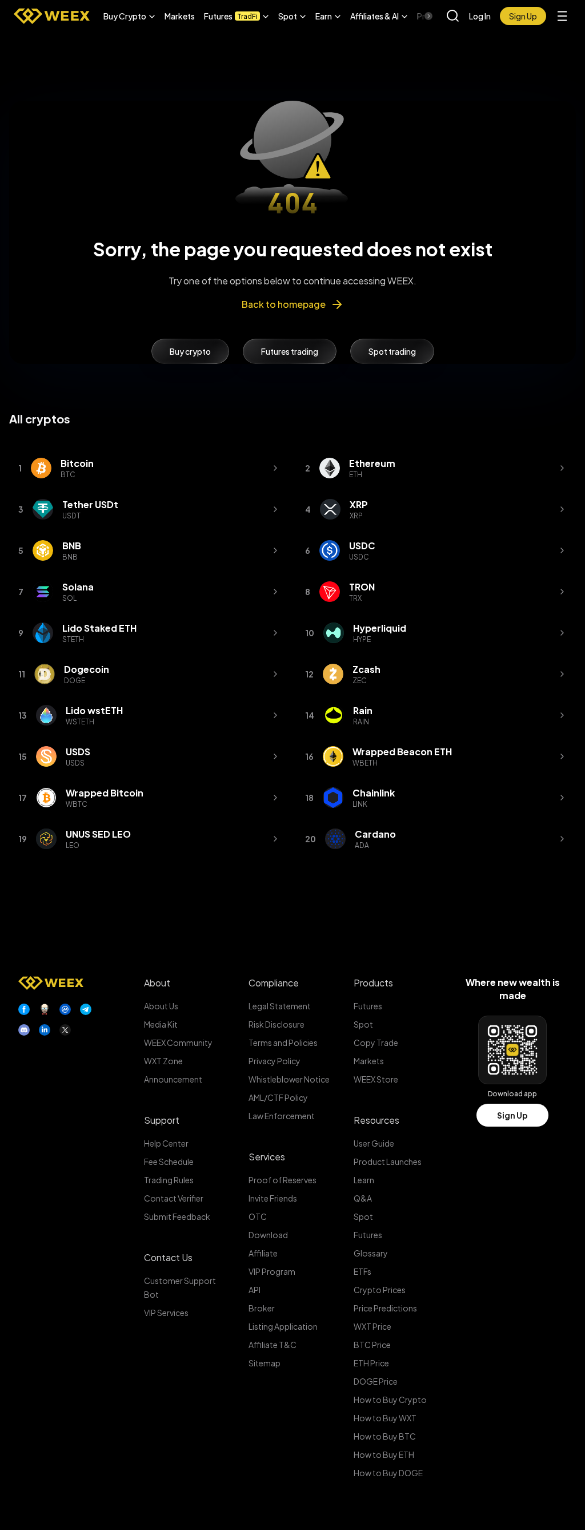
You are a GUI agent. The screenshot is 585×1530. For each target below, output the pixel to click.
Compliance (274, 983)
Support (161, 1120)
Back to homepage (284, 304)
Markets (180, 16)
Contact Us (168, 1257)
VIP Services (166, 1312)
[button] (129, 16)
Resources (376, 1120)
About (157, 983)
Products (373, 983)
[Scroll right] (418, 16)
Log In (480, 16)
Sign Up (512, 1115)
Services (267, 1157)
